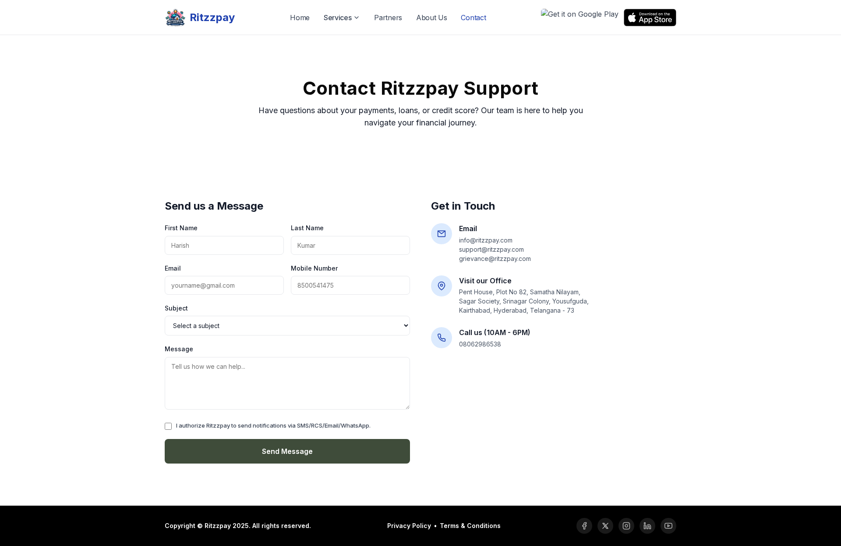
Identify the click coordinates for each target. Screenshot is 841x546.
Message (179, 349)
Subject (176, 308)
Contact (473, 17)
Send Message (287, 451)
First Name (181, 228)
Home (300, 17)
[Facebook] (584, 526)
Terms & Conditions (470, 525)
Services (338, 17)
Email (173, 268)
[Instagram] (626, 526)
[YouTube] (668, 526)
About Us (431, 17)
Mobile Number (314, 268)
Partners (388, 17)
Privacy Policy (409, 525)
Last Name (307, 228)
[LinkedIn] (647, 526)
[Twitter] (605, 526)
